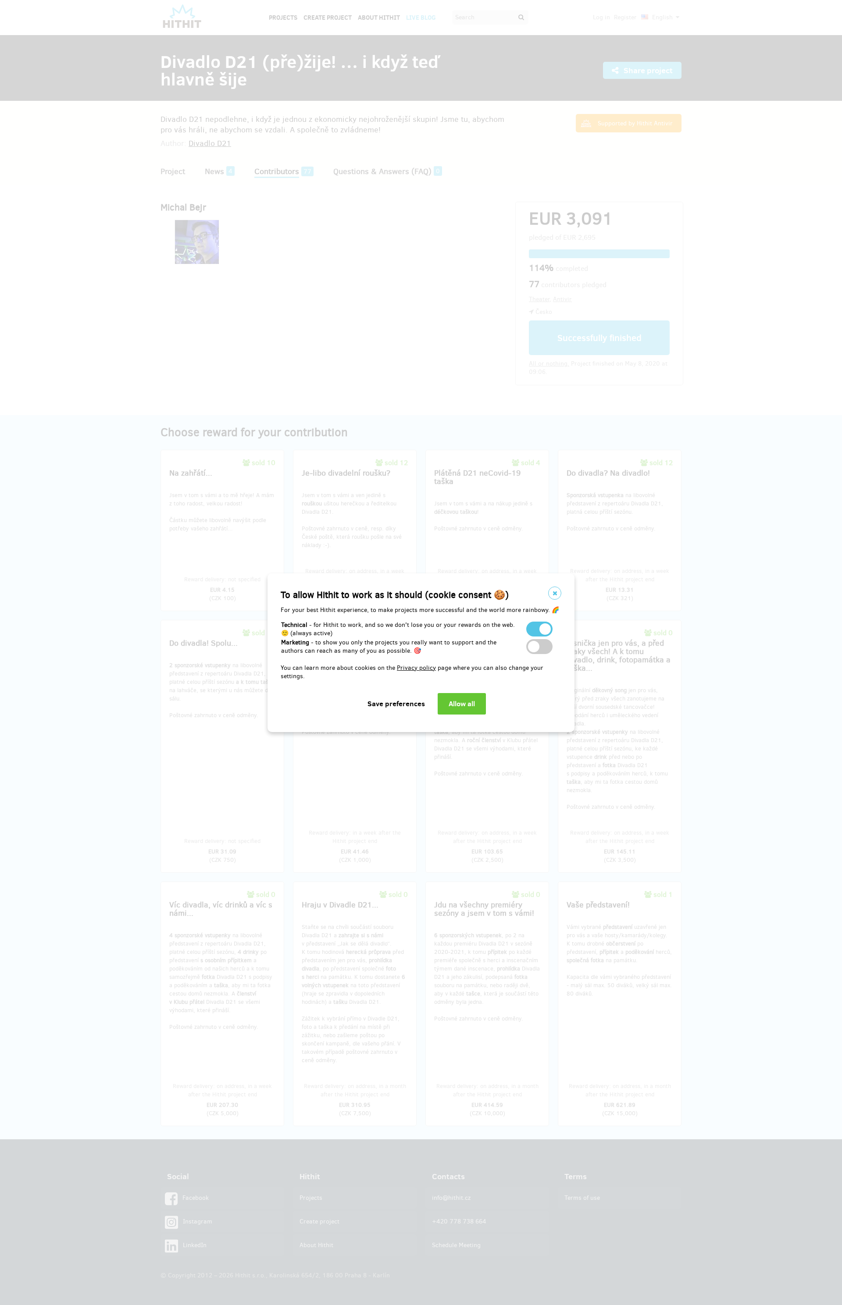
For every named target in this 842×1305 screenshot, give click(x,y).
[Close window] (554, 593)
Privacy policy (416, 668)
